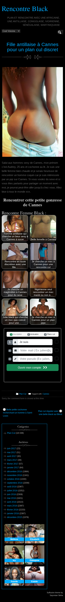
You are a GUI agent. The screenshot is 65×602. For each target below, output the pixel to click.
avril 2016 (11, 502)
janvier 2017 (13, 467)
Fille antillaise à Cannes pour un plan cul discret (32, 47)
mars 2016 (12, 506)
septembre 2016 (15, 483)
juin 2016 (11, 494)
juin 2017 (11, 448)
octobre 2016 (13, 479)
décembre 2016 (14, 471)
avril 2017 (11, 456)
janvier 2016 (13, 513)
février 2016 (12, 509)
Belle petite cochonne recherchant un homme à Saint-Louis (18, 412)
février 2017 (12, 464)
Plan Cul (22, 394)
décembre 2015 (14, 517)
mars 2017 (12, 460)
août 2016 (12, 486)
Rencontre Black (25, 8)
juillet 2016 (12, 490)
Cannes (46, 394)
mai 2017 (11, 452)
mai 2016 (11, 498)
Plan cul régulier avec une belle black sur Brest (50, 412)
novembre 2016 (14, 475)
